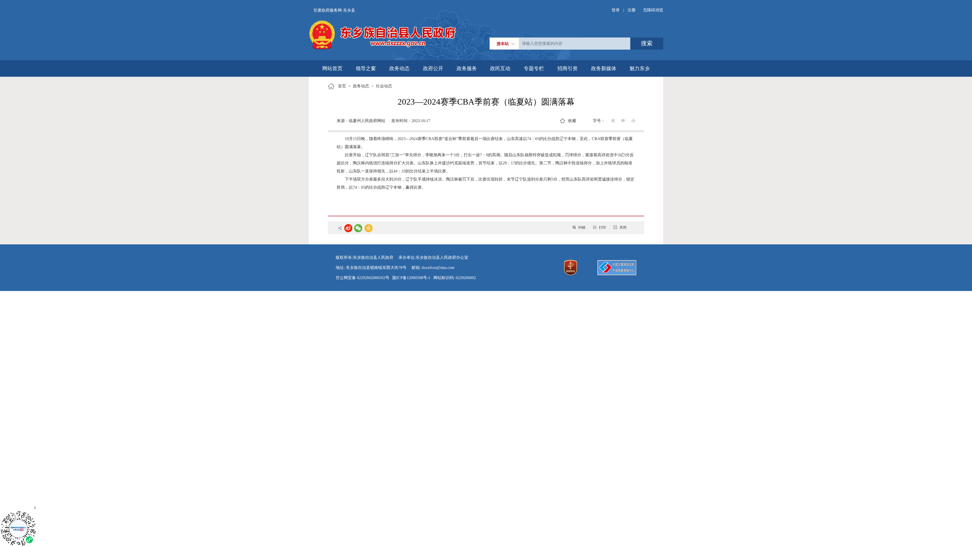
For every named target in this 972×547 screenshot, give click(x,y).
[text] (574, 43)
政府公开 (433, 68)
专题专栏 (534, 68)
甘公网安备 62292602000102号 (362, 278)
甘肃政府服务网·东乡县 (334, 10)
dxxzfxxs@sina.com (438, 267)
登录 (616, 10)
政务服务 (467, 68)
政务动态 (399, 68)
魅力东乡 (640, 68)
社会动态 (384, 86)
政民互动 (500, 68)
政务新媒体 (603, 68)
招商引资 (567, 68)
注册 (631, 10)
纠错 (581, 227)
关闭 (622, 227)
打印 (602, 227)
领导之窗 (366, 68)
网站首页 (332, 68)
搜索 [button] (647, 43)
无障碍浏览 (653, 10)
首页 (342, 86)
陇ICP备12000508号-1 (411, 278)
